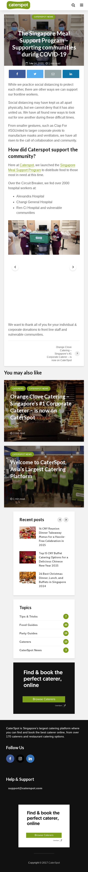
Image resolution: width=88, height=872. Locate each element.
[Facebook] (10, 759)
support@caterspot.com (25, 788)
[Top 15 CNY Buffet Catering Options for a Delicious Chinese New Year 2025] (27, 557)
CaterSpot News (43, 17)
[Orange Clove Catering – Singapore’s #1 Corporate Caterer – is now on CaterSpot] (44, 410)
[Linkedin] (30, 759)
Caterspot (27, 165)
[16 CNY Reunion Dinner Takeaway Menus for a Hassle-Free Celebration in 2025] (27, 532)
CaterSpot (54, 862)
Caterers (18, 388)
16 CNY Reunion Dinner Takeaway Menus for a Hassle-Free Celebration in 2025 (52, 537)
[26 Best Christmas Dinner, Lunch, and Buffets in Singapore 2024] (27, 577)
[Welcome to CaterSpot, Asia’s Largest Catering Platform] (44, 476)
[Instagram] (20, 759)
